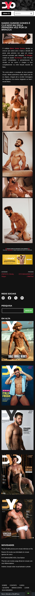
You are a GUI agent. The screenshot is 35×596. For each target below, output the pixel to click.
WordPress (15, 594)
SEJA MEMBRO (7, 590)
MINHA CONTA (17, 588)
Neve (3, 594)
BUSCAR (28, 310)
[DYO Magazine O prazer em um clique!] (8, 5)
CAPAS (21, 585)
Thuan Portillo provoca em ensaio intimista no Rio (17, 549)
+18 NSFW (5, 588)
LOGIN (26, 588)
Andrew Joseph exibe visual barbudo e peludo (16, 566)
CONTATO (13, 585)
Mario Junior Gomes (18, 48)
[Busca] (31, 13)
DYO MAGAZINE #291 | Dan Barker (13, 558)
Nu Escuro (18, 58)
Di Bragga (28, 55)
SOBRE (4, 585)
